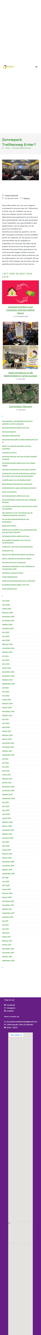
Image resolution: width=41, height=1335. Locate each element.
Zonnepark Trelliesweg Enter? (21, 148)
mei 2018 (5, 881)
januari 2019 (6, 857)
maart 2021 (6, 774)
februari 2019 (7, 853)
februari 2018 (7, 893)
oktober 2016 (7, 956)
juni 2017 (5, 925)
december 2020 (8, 786)
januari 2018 (6, 897)
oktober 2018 (7, 869)
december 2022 (8, 711)
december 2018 (8, 861)
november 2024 (8, 648)
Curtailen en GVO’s (9, 452)
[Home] (2, 148)
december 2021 (8, 743)
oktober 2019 (7, 834)
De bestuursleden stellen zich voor (15, 427)
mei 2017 (5, 929)
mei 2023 (5, 695)
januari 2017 (6, 944)
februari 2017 (7, 940)
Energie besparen (9, 432)
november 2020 (8, 790)
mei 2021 (5, 767)
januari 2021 (6, 782)
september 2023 (8, 683)
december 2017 (8, 901)
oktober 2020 (7, 794)
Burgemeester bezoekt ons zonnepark (17, 484)
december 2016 (8, 948)
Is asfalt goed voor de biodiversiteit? (16, 480)
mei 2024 (5, 660)
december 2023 (8, 672)
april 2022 (6, 727)
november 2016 (8, 952)
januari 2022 (7, 739)
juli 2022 (5, 719)
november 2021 (8, 747)
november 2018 (8, 865)
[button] (36, 66)
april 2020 (6, 814)
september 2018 (8, 873)
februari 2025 (7, 644)
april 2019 (6, 846)
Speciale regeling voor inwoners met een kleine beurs (20, 310)
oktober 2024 (7, 652)
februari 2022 (7, 735)
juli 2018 (5, 877)
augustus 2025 (8, 628)
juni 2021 (5, 763)
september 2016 (8, 960)
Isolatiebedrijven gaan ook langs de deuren (19, 488)
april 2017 (6, 933)
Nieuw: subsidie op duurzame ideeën (16, 558)
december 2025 (8, 616)
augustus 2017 (7, 917)
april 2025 (6, 640)
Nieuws (27, 198)
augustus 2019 (7, 838)
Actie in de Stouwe (9, 492)
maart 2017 (6, 936)
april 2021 (6, 770)
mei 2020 (5, 810)
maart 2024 (6, 668)
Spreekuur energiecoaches (12, 573)
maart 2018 (6, 889)
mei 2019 (5, 842)
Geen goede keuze (9, 588)
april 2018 (6, 885)
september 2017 (8, 913)
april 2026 (6, 604)
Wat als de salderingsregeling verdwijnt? (18, 554)
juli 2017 (5, 921)
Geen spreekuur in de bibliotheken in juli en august (20, 374)
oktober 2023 (7, 680)
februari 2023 (7, 703)
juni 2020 (5, 806)
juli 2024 (5, 656)
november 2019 (8, 830)
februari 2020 (7, 822)
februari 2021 (7, 778)
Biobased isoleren (9, 525)
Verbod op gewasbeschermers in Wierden (18, 581)
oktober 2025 (7, 624)
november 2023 (8, 676)
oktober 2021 (7, 751)
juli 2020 (5, 802)
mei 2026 (5, 600)
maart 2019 (6, 850)
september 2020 (8, 798)
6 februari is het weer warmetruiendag (17, 546)
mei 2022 (5, 723)
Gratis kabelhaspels (9, 577)
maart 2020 (6, 818)
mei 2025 (5, 636)
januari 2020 (7, 826)
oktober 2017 (7, 909)
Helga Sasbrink (11, 195)
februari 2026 (7, 612)
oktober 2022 (7, 715)
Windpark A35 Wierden (11, 435)
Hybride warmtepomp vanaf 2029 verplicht (19, 469)
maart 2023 (6, 699)
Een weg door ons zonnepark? (14, 562)
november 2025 (8, 620)
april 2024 (6, 664)
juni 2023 (5, 691)
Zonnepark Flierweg (20, 406)
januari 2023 (7, 707)
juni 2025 (5, 632)
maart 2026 (6, 608)
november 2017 (8, 905)
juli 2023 (5, 687)
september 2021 (8, 755)
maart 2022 (6, 731)
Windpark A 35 (7, 550)
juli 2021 (5, 759)
